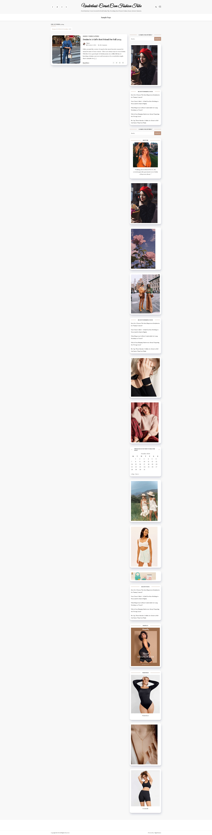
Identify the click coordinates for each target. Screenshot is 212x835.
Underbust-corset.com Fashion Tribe (111, 6)
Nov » (137, 474)
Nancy (88, 43)
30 (140, 469)
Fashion (85, 36)
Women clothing (93, 36)
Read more (86, 63)
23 (140, 467)
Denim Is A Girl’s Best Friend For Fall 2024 (102, 39)
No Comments (103, 45)
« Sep (132, 474)
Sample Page (106, 17)
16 (140, 464)
